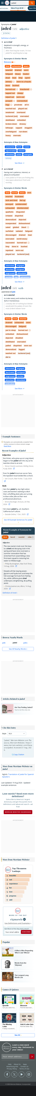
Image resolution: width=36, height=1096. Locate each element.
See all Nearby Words (17, 649)
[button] (18, 8)
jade (13, 292)
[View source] (14, 468)
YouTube (21, 1074)
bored (12, 537)
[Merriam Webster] (18, 911)
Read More (7, 446)
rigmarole (16, 919)
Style (4, 734)
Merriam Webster (7, 1047)
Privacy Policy (12, 1069)
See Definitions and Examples (17, 923)
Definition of (8, 38)
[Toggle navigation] (2, 2)
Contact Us (24, 1066)
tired (5, 537)
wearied (21, 537)
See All (17, 1035)
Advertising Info (12, 1066)
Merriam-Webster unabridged (18, 812)
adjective (24, 28)
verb (20, 288)
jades (25, 643)
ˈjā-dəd (5, 33)
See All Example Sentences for (18, 520)
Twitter (14, 1074)
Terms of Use (24, 1069)
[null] (24, 919)
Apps (25, 1064)
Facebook (7, 1074)
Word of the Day (18, 915)
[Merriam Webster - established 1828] (7, 3)
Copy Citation (19, 754)
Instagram (29, 1074)
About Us (17, 1064)
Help (10, 1064)
